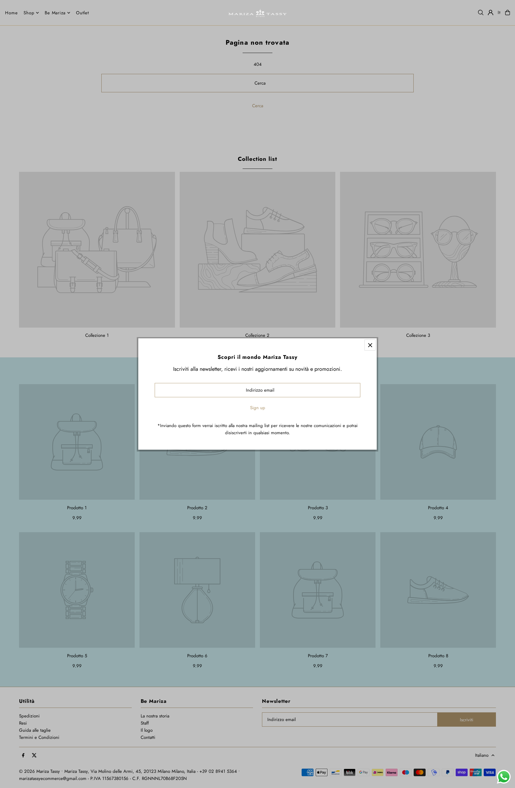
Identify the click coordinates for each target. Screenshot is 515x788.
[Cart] (507, 12)
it (499, 12)
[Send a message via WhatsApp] (504, 777)
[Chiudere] (370, 345)
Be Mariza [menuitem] (55, 13)
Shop (29, 13)
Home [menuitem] (11, 13)
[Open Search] (480, 12)
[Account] (490, 12)
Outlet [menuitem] (82, 13)
